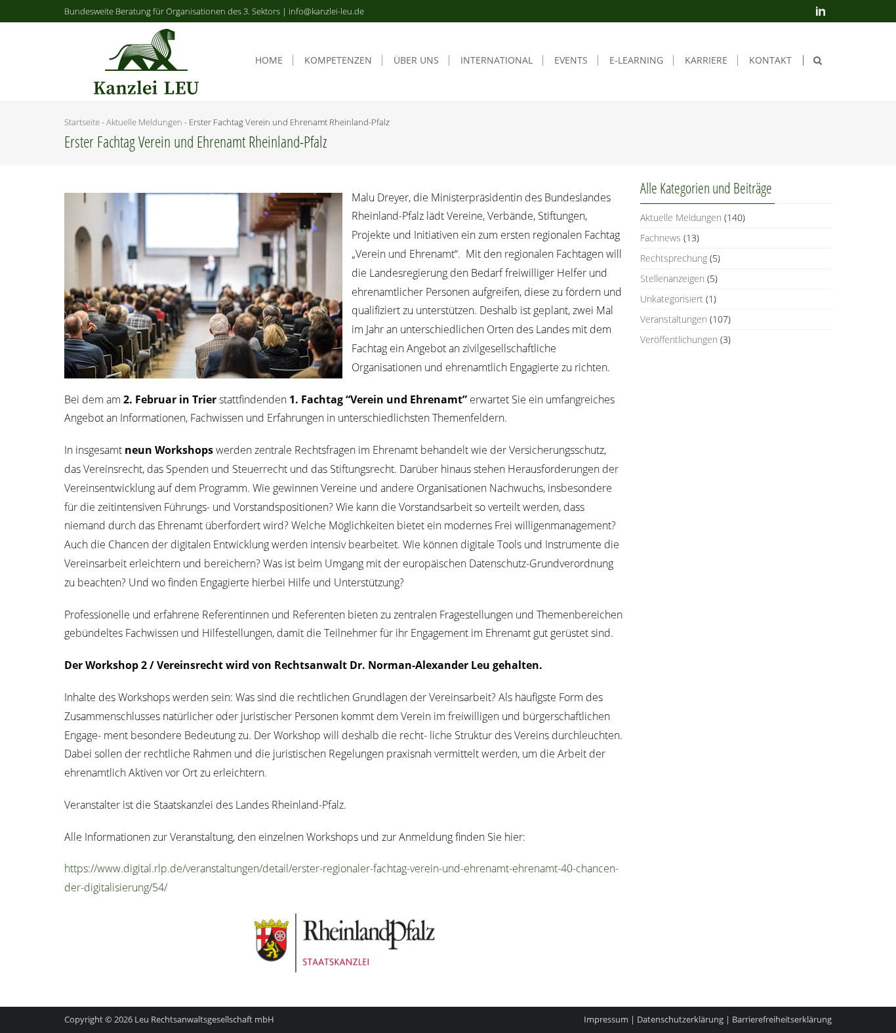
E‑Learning (636, 60)
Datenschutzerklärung (680, 1019)
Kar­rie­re (706, 60)
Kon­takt (770, 60)
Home (269, 60)
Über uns (416, 60)
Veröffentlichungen (679, 339)
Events (571, 60)
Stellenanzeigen (672, 278)
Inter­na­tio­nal (496, 60)
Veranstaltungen (673, 319)
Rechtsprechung (673, 258)
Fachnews (660, 238)
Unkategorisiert (671, 299)
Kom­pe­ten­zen (338, 60)
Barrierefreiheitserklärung (782, 1019)
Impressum (606, 1019)
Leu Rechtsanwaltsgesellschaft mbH (204, 1019)
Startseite (82, 122)
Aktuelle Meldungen (144, 122)
